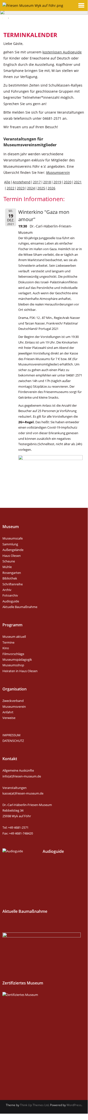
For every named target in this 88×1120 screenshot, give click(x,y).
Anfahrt (7, 712)
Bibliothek (9, 578)
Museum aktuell (14, 636)
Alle (7, 182)
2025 (41, 188)
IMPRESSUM (11, 735)
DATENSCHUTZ (13, 740)
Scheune (8, 561)
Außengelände (12, 550)
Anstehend (21, 182)
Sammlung (10, 544)
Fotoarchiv (10, 595)
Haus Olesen (11, 555)
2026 (51, 188)
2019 (57, 182)
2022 (10, 188)
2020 (67, 182)
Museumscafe (12, 538)
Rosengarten (11, 572)
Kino (5, 648)
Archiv (6, 590)
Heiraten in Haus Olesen (20, 671)
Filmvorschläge (13, 654)
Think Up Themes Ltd (34, 1105)
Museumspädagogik (17, 659)
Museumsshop (13, 665)
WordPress (74, 1105)
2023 (21, 188)
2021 (78, 182)
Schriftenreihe (12, 584)
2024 (31, 188)
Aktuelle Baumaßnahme (19, 607)
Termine (8, 642)
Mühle (7, 567)
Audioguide (10, 601)
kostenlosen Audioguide (62, 52)
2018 (47, 182)
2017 (37, 182)
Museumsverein (58, 172)
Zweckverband (13, 700)
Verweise (8, 718)
